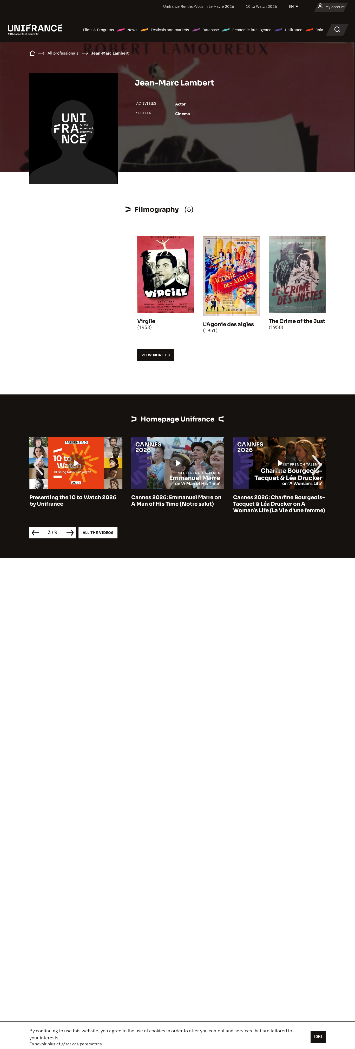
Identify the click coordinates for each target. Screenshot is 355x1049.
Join (319, 29)
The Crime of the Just (297, 321)
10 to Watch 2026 (261, 6)
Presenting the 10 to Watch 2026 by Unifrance (72, 500)
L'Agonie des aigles (228, 324)
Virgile (146, 321)
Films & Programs (98, 29)
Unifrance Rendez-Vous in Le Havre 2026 (198, 6)
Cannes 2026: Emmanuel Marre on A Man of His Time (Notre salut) (176, 500)
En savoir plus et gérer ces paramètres (65, 1043)
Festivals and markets (170, 29)
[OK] (318, 1036)
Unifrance (293, 29)
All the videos (98, 532)
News (132, 29)
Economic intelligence (251, 29)
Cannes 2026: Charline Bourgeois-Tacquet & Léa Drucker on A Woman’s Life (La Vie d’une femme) (279, 504)
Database (210, 29)
